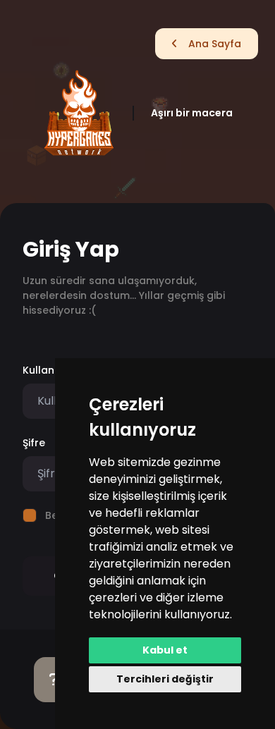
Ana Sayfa (214, 44)
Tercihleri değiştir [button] (165, 679)
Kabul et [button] (165, 650)
